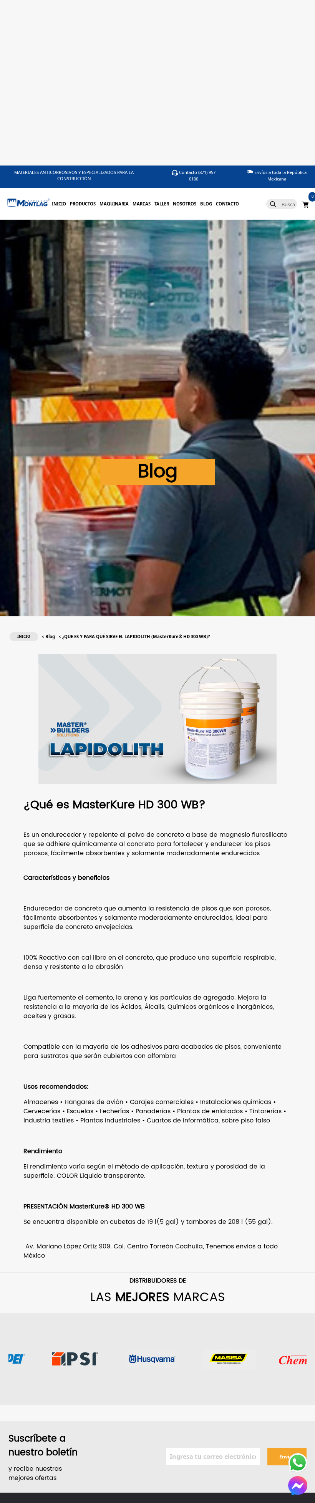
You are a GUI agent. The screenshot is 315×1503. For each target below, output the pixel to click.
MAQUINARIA (114, 204)
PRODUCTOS (83, 204)
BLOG (206, 204)
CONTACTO (227, 204)
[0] (305, 204)
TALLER (161, 204)
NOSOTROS (184, 204)
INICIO (59, 204)
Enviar (287, 1456)
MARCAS (142, 204)
